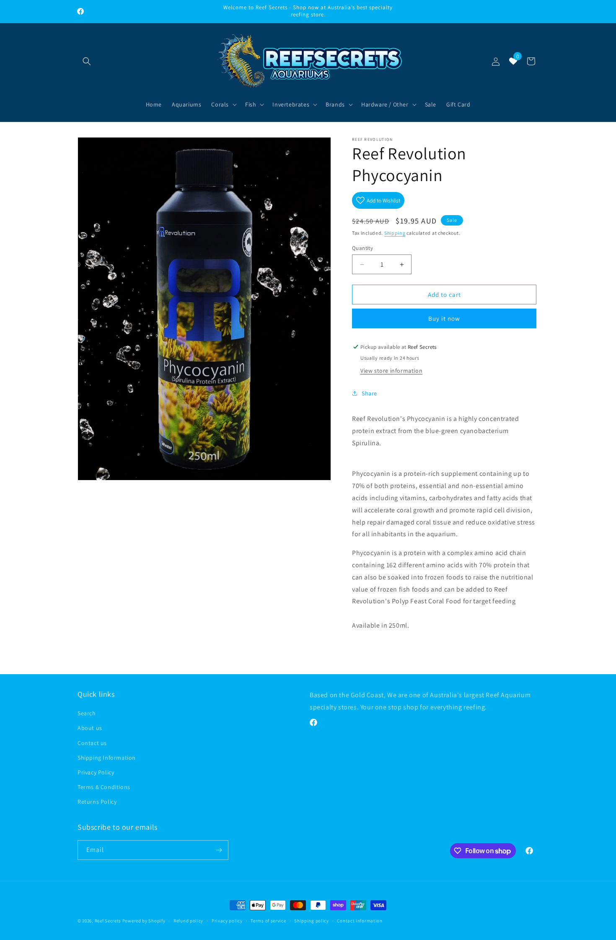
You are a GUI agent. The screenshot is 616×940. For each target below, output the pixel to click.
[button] (87, 61)
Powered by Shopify (144, 921)
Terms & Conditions (104, 787)
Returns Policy (97, 801)
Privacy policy (227, 921)
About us (90, 728)
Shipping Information (107, 757)
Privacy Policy (96, 772)
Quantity (362, 248)
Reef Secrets (108, 921)
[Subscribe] (219, 850)
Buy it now (444, 318)
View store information (391, 370)
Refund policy (188, 921)
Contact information (359, 921)
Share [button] (369, 393)
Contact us (92, 743)
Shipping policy (311, 921)
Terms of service (268, 921)
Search (87, 713)
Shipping (395, 233)
